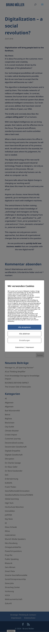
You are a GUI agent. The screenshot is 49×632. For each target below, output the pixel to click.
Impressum (30, 347)
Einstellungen (24, 340)
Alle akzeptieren (24, 327)
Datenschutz (19, 347)
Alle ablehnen (24, 334)
